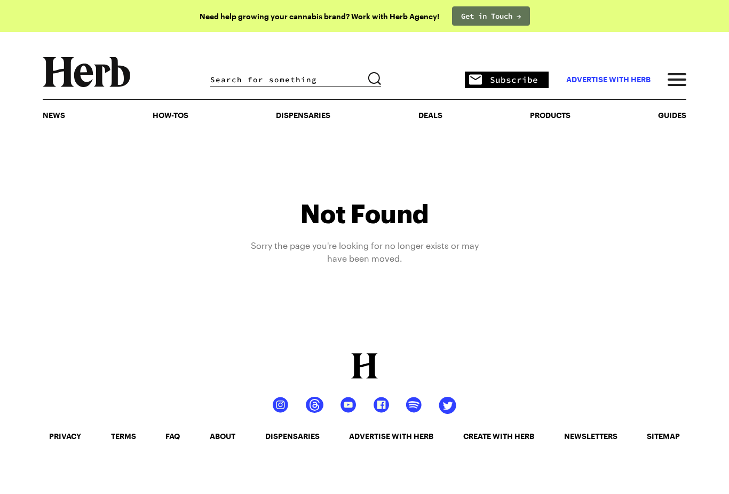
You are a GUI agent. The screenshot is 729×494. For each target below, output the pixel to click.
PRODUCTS (550, 115)
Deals (430, 115)
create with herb (498, 436)
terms (123, 436)
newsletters (590, 436)
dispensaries (292, 436)
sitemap (663, 436)
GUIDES (672, 115)
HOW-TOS (170, 115)
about (222, 436)
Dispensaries (303, 115)
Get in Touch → (491, 16)
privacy (65, 436)
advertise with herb (608, 79)
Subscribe (514, 79)
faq (172, 436)
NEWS (54, 115)
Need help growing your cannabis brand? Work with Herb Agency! (319, 16)
